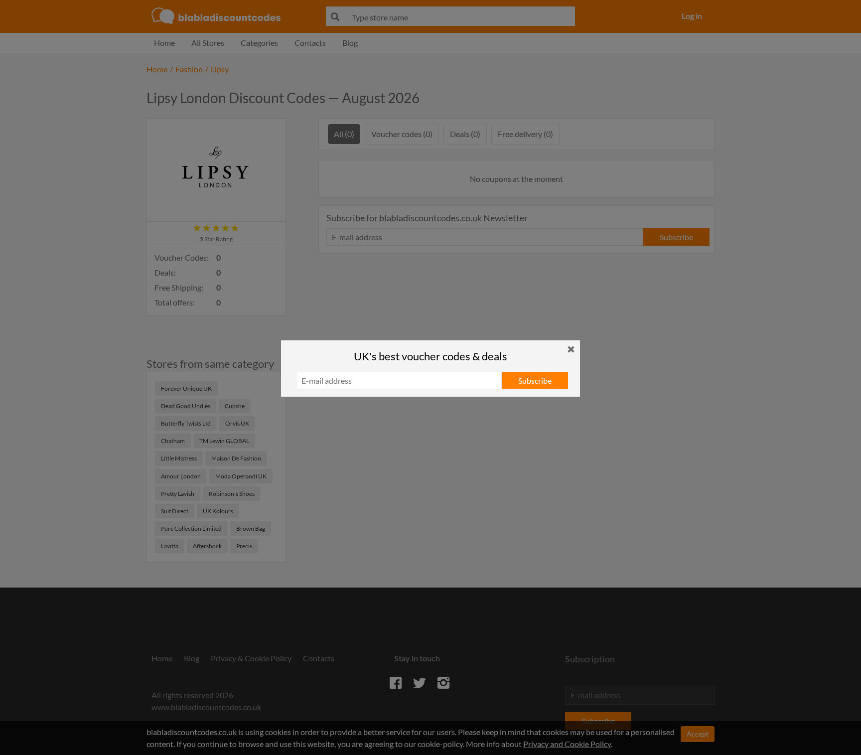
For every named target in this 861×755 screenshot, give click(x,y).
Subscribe (535, 380)
